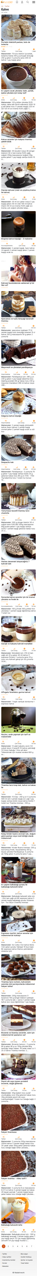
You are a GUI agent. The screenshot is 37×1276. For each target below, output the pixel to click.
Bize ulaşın (24, 1254)
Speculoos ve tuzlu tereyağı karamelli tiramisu (17, 320)
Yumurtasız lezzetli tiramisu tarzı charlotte (15, 512)
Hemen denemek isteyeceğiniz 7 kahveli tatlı (15, 562)
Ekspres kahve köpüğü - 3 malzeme (16, 239)
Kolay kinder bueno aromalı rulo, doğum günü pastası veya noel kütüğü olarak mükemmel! (18, 836)
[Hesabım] (22, 2)
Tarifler (4, 1254)
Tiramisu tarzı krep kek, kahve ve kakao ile (18, 786)
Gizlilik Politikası (26, 1257)
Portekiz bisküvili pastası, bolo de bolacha (15, 43)
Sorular (4, 1263)
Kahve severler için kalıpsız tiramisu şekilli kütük (16, 140)
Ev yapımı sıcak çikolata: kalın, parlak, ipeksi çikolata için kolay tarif (17, 92)
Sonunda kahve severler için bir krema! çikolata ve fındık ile (18, 598)
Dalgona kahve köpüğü (11, 416)
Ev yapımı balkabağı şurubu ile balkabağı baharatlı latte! (14, 886)
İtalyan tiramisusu (9, 1132)
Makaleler (5, 1266)
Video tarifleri (6, 1257)
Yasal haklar (25, 1263)
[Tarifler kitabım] (17, 2)
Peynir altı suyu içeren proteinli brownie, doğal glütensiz (14, 1082)
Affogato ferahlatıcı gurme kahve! (15, 692)
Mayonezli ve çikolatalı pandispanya (17, 367)
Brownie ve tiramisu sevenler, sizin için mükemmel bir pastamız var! (18, 1034)
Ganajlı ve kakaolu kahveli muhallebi (16, 644)
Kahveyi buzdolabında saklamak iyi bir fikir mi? (17, 284)
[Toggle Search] (27, 2)
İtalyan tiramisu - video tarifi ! (14, 1178)
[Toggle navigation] (33, 2)
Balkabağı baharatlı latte (11, 1225)
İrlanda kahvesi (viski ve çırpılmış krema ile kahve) (18, 191)
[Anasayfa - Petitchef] (2, 6)
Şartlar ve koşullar (27, 1260)
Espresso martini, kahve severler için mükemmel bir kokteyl (17, 934)
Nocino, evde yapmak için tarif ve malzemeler (15, 735)
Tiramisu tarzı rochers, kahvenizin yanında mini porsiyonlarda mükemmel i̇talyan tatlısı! (18, 984)
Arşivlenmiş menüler (8, 1260)
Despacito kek (7, 462)
